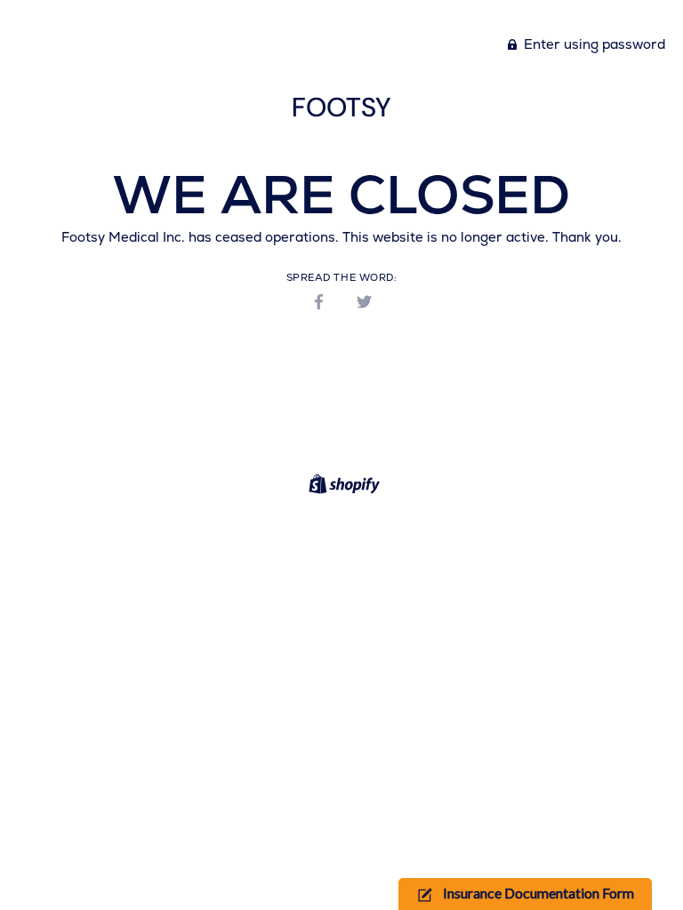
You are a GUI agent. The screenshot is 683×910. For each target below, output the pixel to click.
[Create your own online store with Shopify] (342, 486)
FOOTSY (341, 107)
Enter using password (592, 44)
